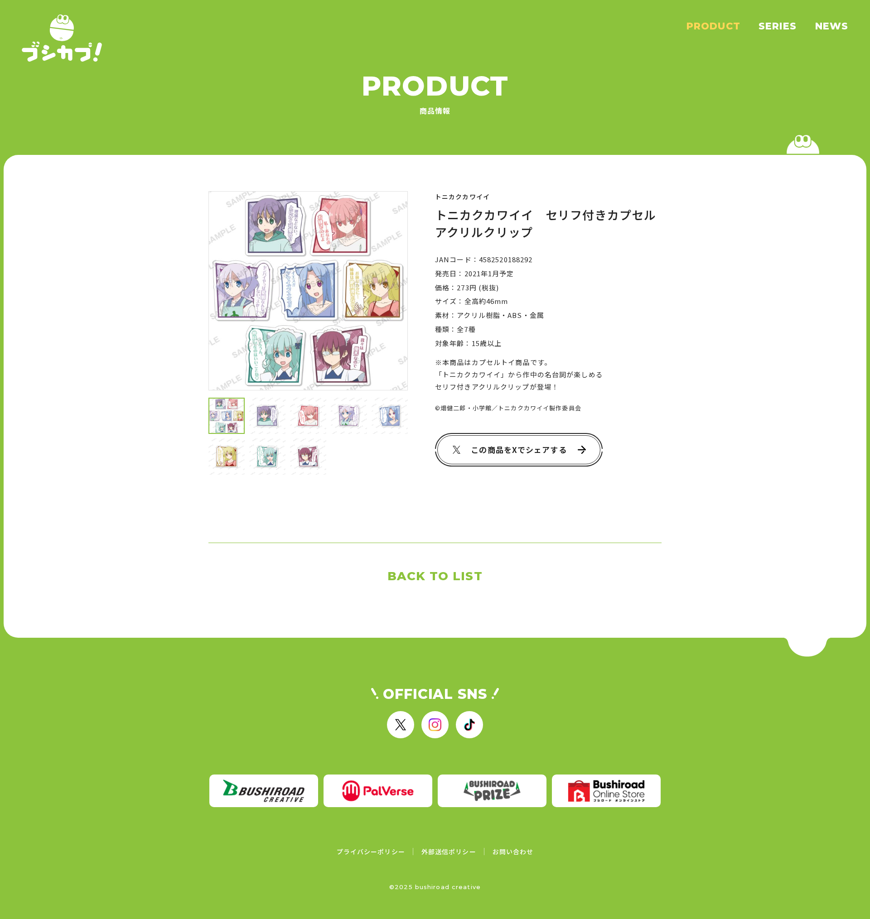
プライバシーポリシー (371, 851)
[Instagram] (435, 724)
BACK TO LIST (434, 576)
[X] (400, 724)
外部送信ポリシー (448, 851)
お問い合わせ (513, 851)
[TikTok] (469, 724)
